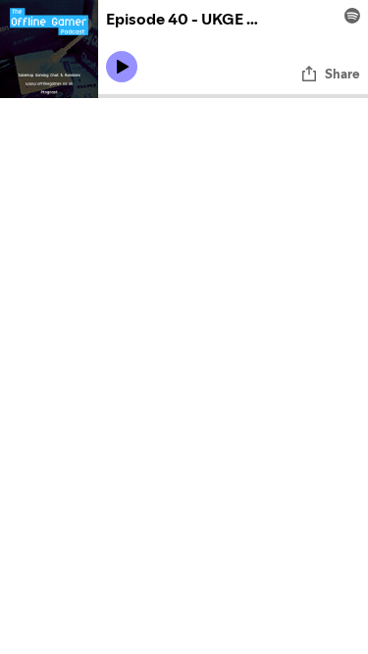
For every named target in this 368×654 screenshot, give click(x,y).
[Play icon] (121, 66)
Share (342, 73)
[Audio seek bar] (233, 96)
